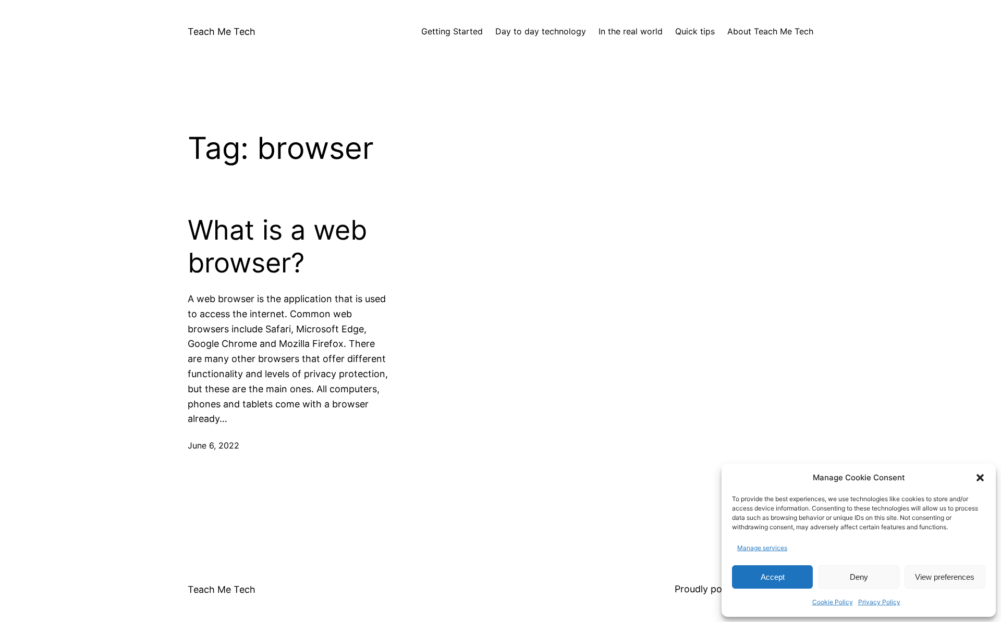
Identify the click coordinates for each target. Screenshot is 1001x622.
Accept (773, 577)
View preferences (944, 577)
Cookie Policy (832, 602)
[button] (980, 477)
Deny (859, 577)
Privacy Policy (879, 602)
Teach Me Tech (221, 31)
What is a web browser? (277, 246)
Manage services (762, 548)
